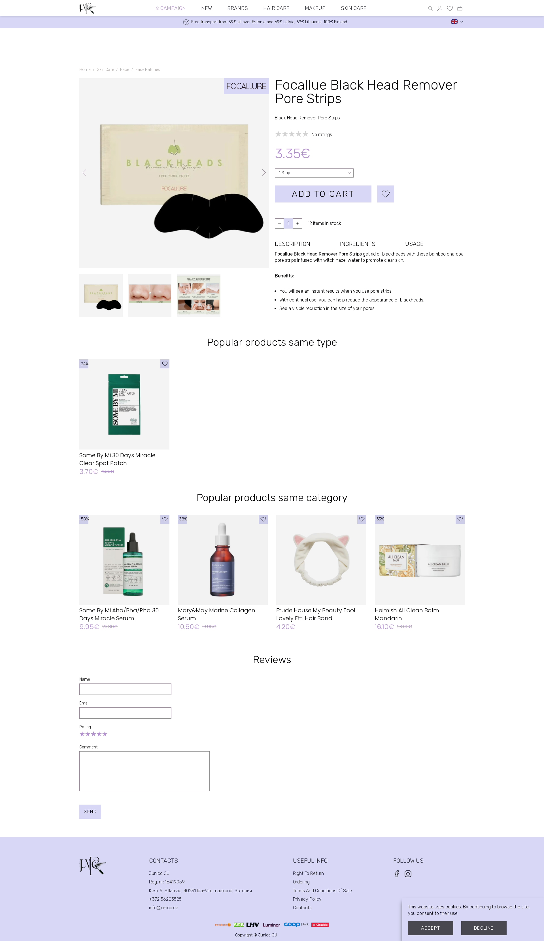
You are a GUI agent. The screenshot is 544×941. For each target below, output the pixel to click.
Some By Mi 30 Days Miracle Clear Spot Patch (117, 459)
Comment (88, 747)
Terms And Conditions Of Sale (322, 890)
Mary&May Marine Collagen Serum (216, 614)
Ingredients (357, 243)
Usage (414, 243)
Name (84, 679)
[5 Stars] (105, 734)
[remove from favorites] (385, 194)
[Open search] (430, 8)
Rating (85, 727)
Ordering (301, 882)
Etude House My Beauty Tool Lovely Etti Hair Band (315, 614)
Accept (430, 928)
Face (124, 69)
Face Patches (147, 69)
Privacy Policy (307, 899)
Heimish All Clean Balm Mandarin (407, 614)
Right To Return (308, 873)
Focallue (284, 254)
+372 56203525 (165, 899)
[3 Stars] (93, 734)
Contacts (302, 907)
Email (84, 703)
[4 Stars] (99, 734)
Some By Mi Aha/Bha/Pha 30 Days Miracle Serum (119, 614)
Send (90, 811)
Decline (484, 928)
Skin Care (105, 69)
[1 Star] (82, 734)
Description (292, 243)
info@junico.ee (163, 907)
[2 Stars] (88, 734)
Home (85, 69)
